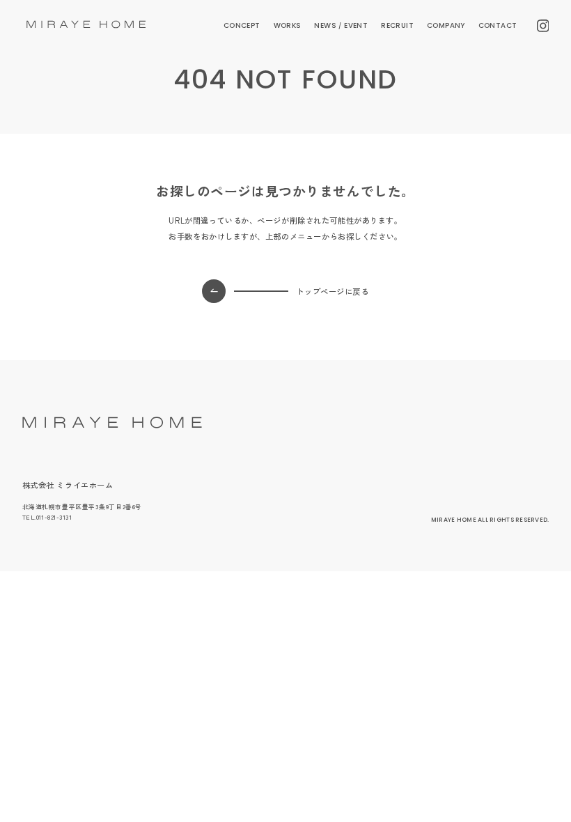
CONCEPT (242, 25)
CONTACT (497, 25)
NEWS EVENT (341, 25)
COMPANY (446, 25)
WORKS (288, 25)
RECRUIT (397, 25)
